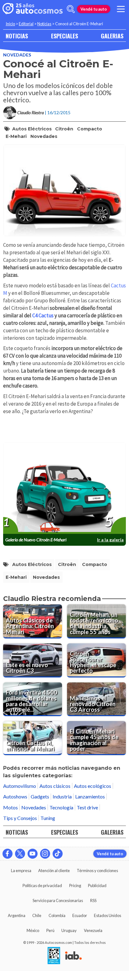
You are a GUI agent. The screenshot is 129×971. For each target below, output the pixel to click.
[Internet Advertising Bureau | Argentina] (73, 956)
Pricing (75, 885)
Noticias (44, 23)
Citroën (64, 129)
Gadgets (40, 796)
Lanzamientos (90, 796)
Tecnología (61, 807)
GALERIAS (112, 36)
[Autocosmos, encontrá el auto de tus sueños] (32, 9)
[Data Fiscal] (54, 956)
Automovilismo (19, 786)
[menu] (120, 9)
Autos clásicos (54, 786)
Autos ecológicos (92, 786)
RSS (93, 900)
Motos (10, 807)
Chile (36, 915)
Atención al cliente (54, 870)
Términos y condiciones (97, 870)
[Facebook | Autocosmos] (8, 854)
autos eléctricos (32, 129)
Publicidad (97, 885)
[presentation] (64, 488)
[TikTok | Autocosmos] (58, 854)
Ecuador (79, 915)
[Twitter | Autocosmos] (20, 854)
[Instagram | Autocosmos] (45, 854)
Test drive (87, 807)
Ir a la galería (110, 539)
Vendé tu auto (93, 9)
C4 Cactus (43, 315)
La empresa (21, 870)
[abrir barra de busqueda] (71, 9)
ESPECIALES (64, 36)
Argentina (16, 915)
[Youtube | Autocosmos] (33, 854)
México (33, 930)
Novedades (17, 54)
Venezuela (93, 930)
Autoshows (15, 796)
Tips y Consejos (20, 818)
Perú (50, 930)
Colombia (57, 915)
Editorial (26, 23)
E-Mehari (16, 136)
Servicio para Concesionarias (58, 900)
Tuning (47, 818)
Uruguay (69, 930)
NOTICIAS (17, 36)
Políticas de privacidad (42, 885)
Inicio (10, 23)
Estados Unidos (107, 915)
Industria (62, 796)
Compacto (89, 129)
